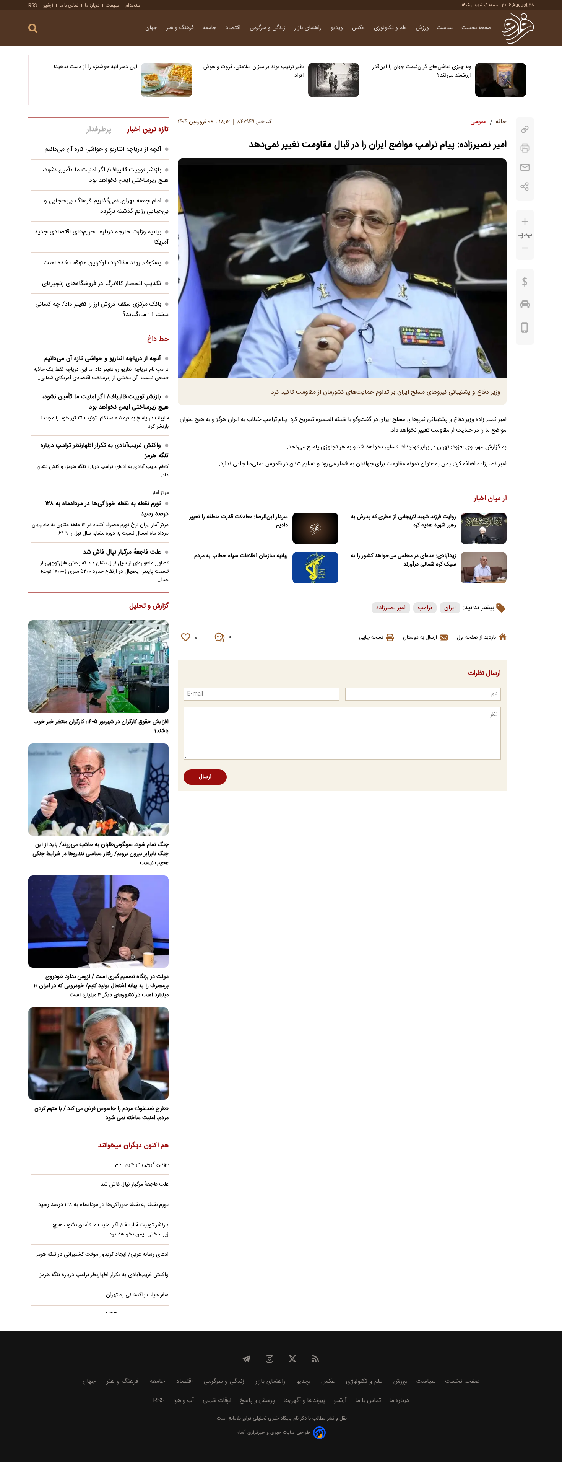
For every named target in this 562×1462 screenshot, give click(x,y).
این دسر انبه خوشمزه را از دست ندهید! (95, 67)
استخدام (133, 5)
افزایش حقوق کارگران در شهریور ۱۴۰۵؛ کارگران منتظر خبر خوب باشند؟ (101, 726)
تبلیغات (112, 5)
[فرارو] (517, 28)
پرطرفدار (98, 129)
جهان (152, 28)
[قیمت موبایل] (524, 329)
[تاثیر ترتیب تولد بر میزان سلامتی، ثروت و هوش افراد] (333, 80)
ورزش (422, 28)
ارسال (205, 777)
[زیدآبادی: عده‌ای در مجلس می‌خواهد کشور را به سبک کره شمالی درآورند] (484, 567)
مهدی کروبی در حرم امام (142, 1164)
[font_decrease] (525, 248)
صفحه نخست (476, 28)
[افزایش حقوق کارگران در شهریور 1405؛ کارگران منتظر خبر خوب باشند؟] (98, 666)
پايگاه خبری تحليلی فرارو (266, 1419)
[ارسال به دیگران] (525, 167)
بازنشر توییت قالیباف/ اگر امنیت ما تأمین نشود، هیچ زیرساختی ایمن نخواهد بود (105, 175)
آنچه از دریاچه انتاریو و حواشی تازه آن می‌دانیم (103, 149)
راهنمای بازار (308, 28)
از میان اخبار (490, 499)
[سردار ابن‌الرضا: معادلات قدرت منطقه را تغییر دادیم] (315, 528)
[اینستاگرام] (269, 1358)
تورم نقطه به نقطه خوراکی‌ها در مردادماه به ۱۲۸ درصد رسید (107, 509)
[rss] (315, 1358)
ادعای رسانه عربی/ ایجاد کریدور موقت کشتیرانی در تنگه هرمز (102, 1254)
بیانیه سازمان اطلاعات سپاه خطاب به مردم (241, 556)
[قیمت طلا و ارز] (525, 283)
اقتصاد (234, 28)
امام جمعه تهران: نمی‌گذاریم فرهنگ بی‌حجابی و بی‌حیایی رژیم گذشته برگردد (106, 206)
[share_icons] (525, 186)
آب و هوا (183, 1400)
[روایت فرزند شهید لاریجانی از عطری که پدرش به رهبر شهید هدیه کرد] (484, 528)
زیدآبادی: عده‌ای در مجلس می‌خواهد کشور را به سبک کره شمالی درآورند (403, 560)
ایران (450, 608)
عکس (359, 28)
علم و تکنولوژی (391, 28)
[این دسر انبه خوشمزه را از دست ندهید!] (166, 80)
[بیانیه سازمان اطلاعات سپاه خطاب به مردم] (315, 567)
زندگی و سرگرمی (268, 28)
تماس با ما (69, 5)
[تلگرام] (246, 1358)
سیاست (445, 28)
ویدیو (337, 28)
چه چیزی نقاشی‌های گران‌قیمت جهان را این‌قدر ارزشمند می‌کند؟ (421, 71)
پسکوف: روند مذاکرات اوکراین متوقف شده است (102, 263)
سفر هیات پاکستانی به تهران (137, 1295)
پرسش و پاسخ (257, 1400)
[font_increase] (525, 221)
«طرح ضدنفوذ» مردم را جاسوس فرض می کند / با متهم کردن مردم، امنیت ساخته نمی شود (101, 1113)
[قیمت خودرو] (525, 306)
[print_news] (525, 148)
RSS (32, 5)
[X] (292, 1358)
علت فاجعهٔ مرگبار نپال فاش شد (122, 552)
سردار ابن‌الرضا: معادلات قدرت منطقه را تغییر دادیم (238, 521)
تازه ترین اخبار (148, 129)
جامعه (210, 28)
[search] (32, 28)
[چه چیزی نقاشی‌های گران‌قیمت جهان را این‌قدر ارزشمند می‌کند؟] (500, 80)
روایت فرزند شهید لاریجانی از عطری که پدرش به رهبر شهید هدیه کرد (403, 521)
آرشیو (48, 5)
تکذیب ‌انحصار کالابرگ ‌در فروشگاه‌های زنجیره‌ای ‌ (100, 284)
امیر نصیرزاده (391, 608)
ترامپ (425, 608)
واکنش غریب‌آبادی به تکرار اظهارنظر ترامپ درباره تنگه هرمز (105, 450)
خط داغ (158, 339)
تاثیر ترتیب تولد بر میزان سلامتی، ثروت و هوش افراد (253, 71)
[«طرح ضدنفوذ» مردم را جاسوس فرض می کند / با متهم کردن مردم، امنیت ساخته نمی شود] (98, 1053)
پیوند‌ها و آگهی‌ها (304, 1400)
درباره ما (92, 5)
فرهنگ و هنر (180, 28)
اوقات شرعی (217, 1400)
